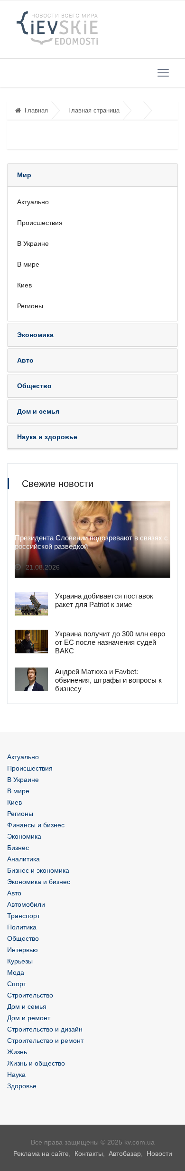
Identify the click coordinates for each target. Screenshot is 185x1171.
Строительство (30, 995)
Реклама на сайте (41, 1153)
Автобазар (125, 1153)
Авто (14, 893)
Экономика (24, 836)
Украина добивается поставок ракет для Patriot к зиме (104, 600)
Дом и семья (26, 1006)
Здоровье (22, 1086)
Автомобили (26, 904)
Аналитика (23, 859)
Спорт (16, 984)
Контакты (88, 1153)
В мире (28, 264)
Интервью (22, 950)
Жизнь (17, 1052)
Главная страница (94, 110)
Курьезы (20, 961)
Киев (24, 285)
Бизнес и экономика (38, 870)
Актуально (33, 202)
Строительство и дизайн (45, 1029)
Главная (36, 110)
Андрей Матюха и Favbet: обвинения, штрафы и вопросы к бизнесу (108, 680)
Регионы (30, 306)
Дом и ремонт (28, 1018)
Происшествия (40, 222)
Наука (16, 1074)
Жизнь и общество (36, 1063)
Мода (15, 972)
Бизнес (18, 847)
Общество (23, 938)
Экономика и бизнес (38, 881)
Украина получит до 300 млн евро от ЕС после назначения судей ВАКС (110, 642)
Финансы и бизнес (36, 825)
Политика (22, 927)
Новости (159, 1153)
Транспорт (23, 915)
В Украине (33, 243)
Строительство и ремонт (45, 1040)
